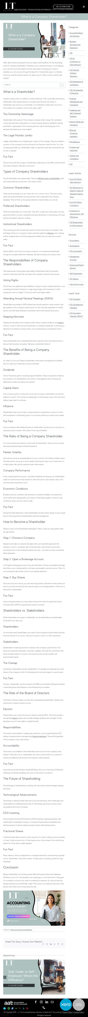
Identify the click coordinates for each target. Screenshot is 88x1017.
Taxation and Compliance (74, 157)
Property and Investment (74, 148)
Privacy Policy (67, 1012)
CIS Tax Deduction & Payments (76, 91)
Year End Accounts (76, 284)
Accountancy (74, 241)
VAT (71, 164)
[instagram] (41, 1002)
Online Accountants (20, 9)
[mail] (52, 1002)
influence (50, 233)
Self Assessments (76, 274)
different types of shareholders (49, 178)
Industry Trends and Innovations (77, 123)
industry (61, 323)
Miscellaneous (75, 142)
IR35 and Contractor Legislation (74, 133)
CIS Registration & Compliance (76, 83)
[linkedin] (47, 1002)
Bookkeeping (74, 246)
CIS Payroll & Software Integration (74, 73)
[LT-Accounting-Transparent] (10, 4)
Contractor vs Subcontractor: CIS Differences (77, 214)
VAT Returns (74, 279)
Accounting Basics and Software (76, 34)
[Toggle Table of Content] (60, 85)
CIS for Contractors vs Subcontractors (75, 62)
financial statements (39, 736)
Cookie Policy (78, 1012)
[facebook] (36, 1002)
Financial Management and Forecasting (76, 102)
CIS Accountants (76, 251)
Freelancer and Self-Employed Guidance (75, 113)
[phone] (44, 1007)
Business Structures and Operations (39, 9)
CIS (71, 53)
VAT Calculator (75, 299)
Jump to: (7, 85)
